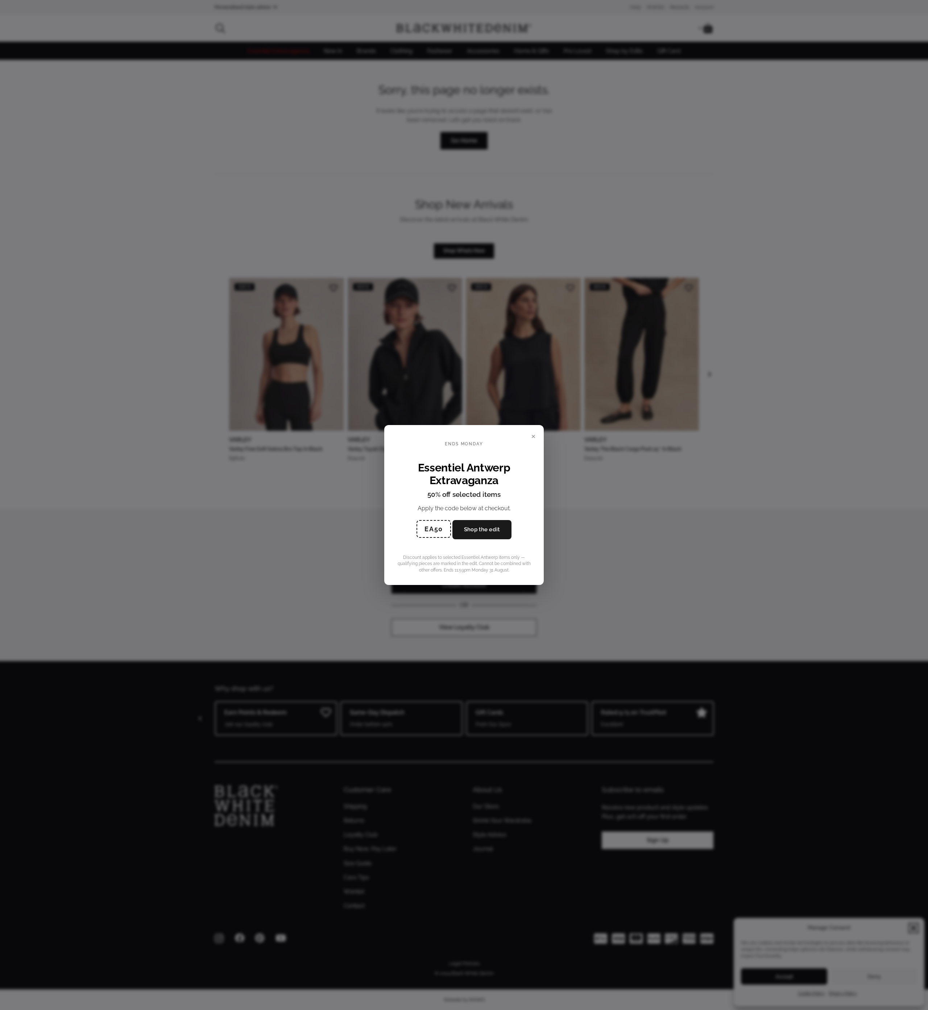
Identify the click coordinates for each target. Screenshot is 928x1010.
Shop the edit (482, 529)
